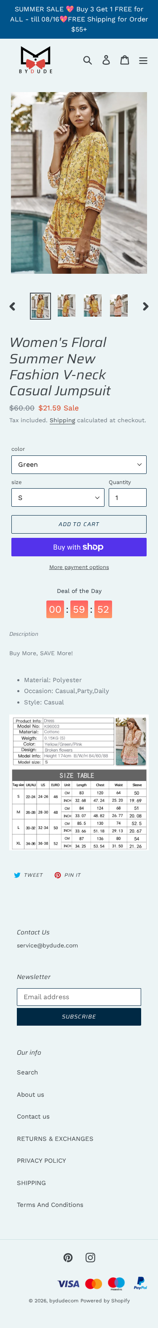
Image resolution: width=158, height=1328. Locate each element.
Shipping (62, 420)
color (18, 449)
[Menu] (143, 59)
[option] (40, 306)
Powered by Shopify (105, 1301)
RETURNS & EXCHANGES (55, 1139)
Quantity (120, 482)
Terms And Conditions (50, 1205)
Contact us (33, 1116)
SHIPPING (31, 1183)
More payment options (79, 567)
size (16, 482)
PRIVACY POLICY (41, 1160)
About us (30, 1094)
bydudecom (63, 1301)
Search (27, 1072)
